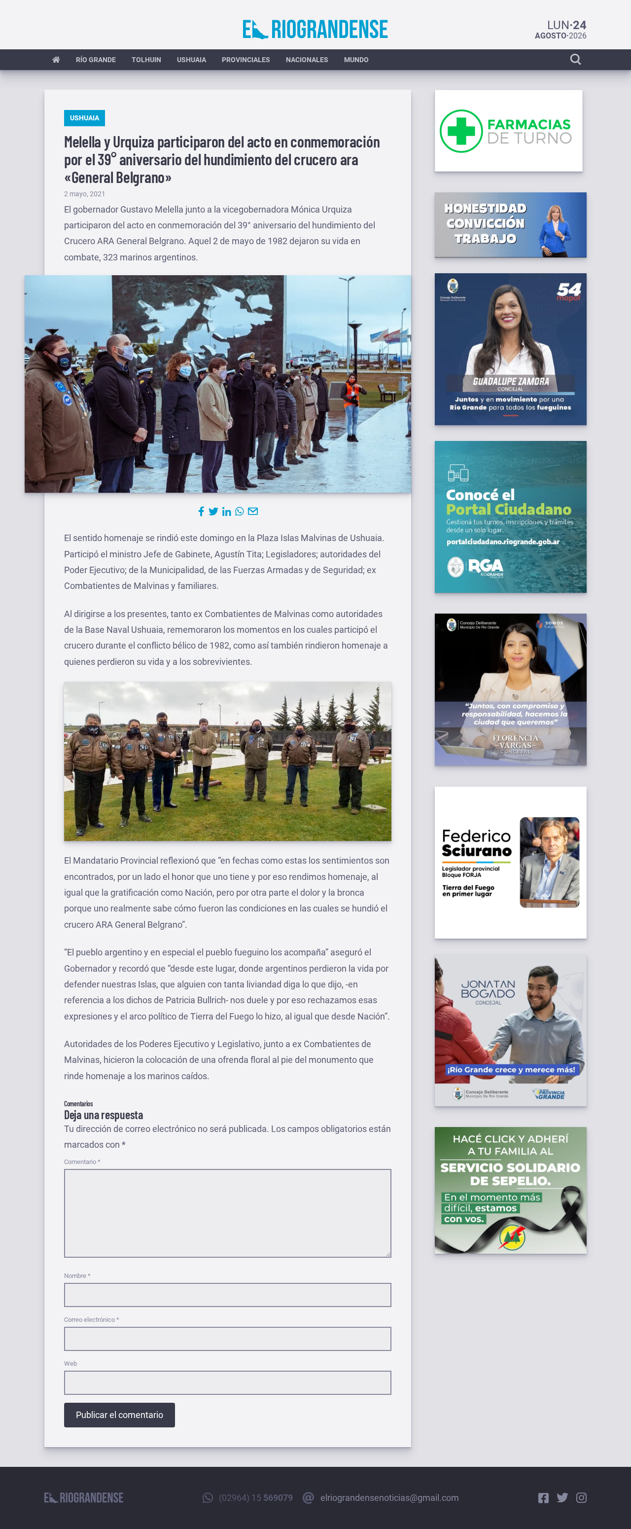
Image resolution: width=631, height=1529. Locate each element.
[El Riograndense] (315, 29)
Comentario (82, 1161)
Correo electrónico (91, 1319)
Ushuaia (191, 60)
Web (70, 1363)
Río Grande (96, 60)
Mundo (356, 60)
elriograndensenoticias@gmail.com (389, 1498)
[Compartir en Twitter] (213, 511)
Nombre (77, 1275)
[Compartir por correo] (253, 511)
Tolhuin (146, 60)
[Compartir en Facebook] (201, 511)
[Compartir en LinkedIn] (226, 511)
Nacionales (307, 60)
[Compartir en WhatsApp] (239, 511)
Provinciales (246, 60)
